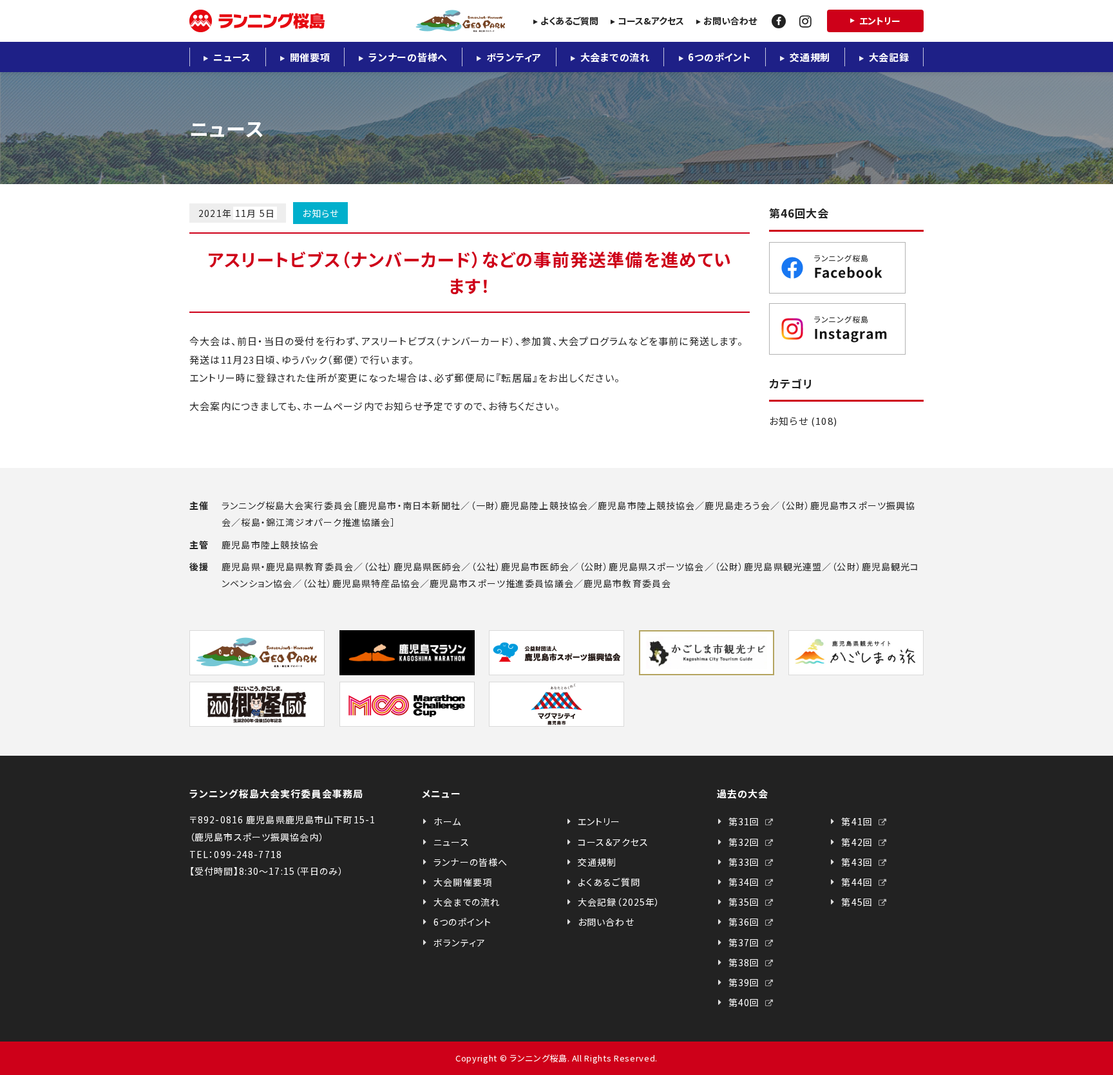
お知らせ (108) (803, 420)
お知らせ (320, 213)
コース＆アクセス (613, 842)
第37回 (745, 942)
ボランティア (514, 57)
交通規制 (810, 57)
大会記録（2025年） (619, 901)
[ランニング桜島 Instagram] (846, 329)
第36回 (745, 921)
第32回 (745, 842)
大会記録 (889, 57)
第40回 (745, 1002)
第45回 (858, 901)
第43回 (858, 861)
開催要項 (310, 57)
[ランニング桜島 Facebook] (846, 268)
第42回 (858, 842)
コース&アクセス (651, 20)
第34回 (745, 881)
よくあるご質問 (569, 20)
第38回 (745, 962)
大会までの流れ (615, 57)
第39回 (745, 982)
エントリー (879, 20)
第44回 (858, 881)
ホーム (447, 821)
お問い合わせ (730, 20)
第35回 (745, 901)
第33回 (745, 861)
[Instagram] (805, 21)
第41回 (858, 821)
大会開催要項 (462, 881)
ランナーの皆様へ (408, 57)
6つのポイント (719, 57)
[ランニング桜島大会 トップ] (347, 21)
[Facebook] (779, 21)
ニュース (232, 57)
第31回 (745, 821)
